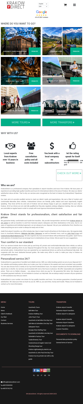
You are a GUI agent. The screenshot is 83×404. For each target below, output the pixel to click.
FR (49, 375)
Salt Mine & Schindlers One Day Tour (41, 323)
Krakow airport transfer (64, 307)
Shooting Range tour (35, 346)
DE (45, 375)
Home (3, 307)
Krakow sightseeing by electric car (40, 349)
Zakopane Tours (34, 327)
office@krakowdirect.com (11, 382)
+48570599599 (7, 385)
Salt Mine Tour (33, 310)
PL (34, 375)
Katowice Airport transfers (65, 310)
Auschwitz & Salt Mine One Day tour (40, 320)
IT (41, 375)
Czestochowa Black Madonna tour (12, 236)
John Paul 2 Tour (34, 317)
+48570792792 (7, 388)
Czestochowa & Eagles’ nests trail (40, 343)
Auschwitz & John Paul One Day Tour (41, 352)
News (3, 310)
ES (38, 375)
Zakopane (38, 233)
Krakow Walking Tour (36, 314)
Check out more (68, 173)
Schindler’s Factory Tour (37, 336)
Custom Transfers (62, 329)
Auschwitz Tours (34, 307)
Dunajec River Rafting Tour (37, 330)
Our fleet (4, 317)
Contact (3, 320)
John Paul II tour (73, 233)
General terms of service (64, 342)
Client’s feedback (6, 314)
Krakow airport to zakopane (65, 314)
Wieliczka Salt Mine (27, 233)
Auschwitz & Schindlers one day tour (41, 333)
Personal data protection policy (66, 339)
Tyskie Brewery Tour (35, 340)
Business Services (7, 323)
